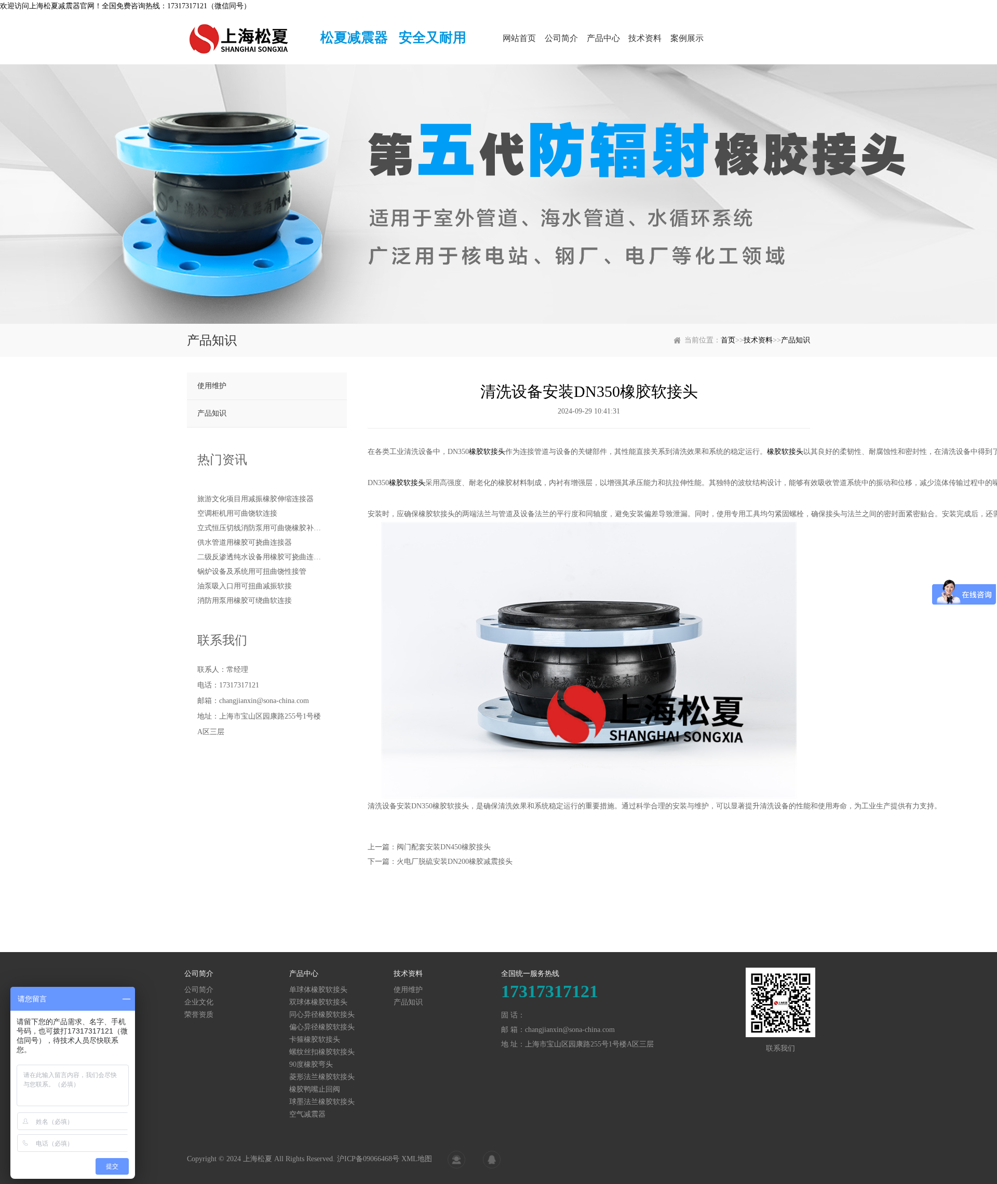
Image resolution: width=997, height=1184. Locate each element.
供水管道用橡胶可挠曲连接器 (244, 542)
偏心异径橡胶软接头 (322, 1027)
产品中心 (603, 38)
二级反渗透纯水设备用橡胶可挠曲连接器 (259, 557)
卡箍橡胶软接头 (314, 1039)
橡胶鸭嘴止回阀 (314, 1089)
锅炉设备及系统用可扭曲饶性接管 (251, 571)
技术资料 (645, 38)
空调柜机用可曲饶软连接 (237, 513)
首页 (728, 340)
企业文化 (198, 1002)
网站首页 (519, 38)
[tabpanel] (498, 194)
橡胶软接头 (487, 452)
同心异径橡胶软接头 (322, 1014)
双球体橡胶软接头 (318, 1002)
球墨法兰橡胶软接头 (322, 1102)
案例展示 (687, 38)
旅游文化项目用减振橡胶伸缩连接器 (255, 499)
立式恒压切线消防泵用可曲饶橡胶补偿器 (259, 528)
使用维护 (211, 386)
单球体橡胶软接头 (318, 990)
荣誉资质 (198, 1014)
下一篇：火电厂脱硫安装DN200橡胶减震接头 (440, 861)
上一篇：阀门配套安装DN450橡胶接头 (429, 847)
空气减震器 (307, 1114)
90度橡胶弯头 (311, 1064)
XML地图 (416, 1159)
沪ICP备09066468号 (368, 1159)
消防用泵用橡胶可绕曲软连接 (244, 600)
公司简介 (561, 38)
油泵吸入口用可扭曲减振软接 (244, 586)
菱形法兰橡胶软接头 (322, 1077)
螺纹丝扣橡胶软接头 (322, 1052)
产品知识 (795, 340)
